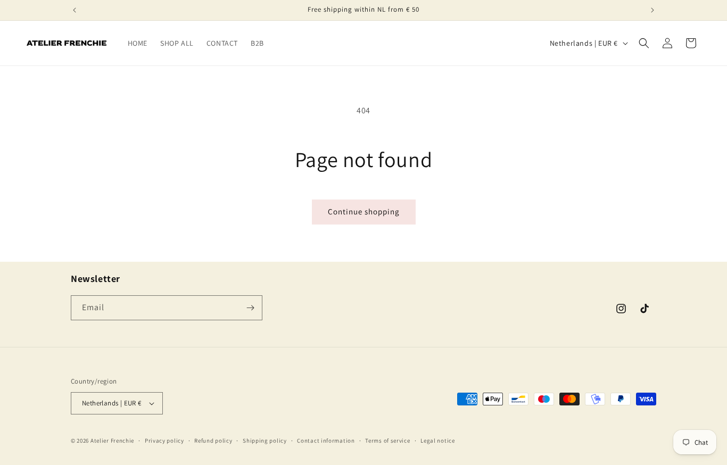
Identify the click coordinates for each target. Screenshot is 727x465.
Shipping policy (265, 440)
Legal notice (437, 440)
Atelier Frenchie (112, 440)
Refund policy (213, 440)
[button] (644, 43)
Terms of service (387, 440)
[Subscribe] (250, 307)
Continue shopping (364, 211)
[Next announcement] (652, 10)
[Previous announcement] (74, 10)
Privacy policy (164, 440)
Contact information (325, 440)
